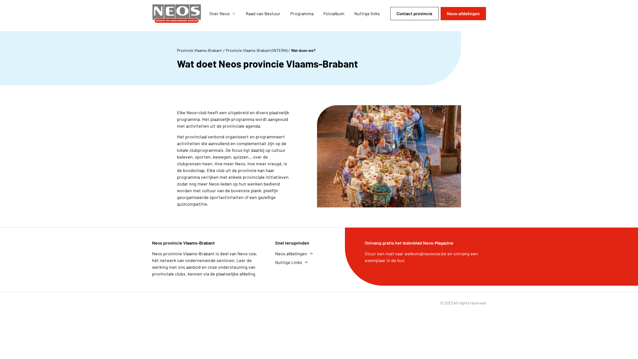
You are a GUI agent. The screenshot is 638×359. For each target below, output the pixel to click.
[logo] (176, 13)
